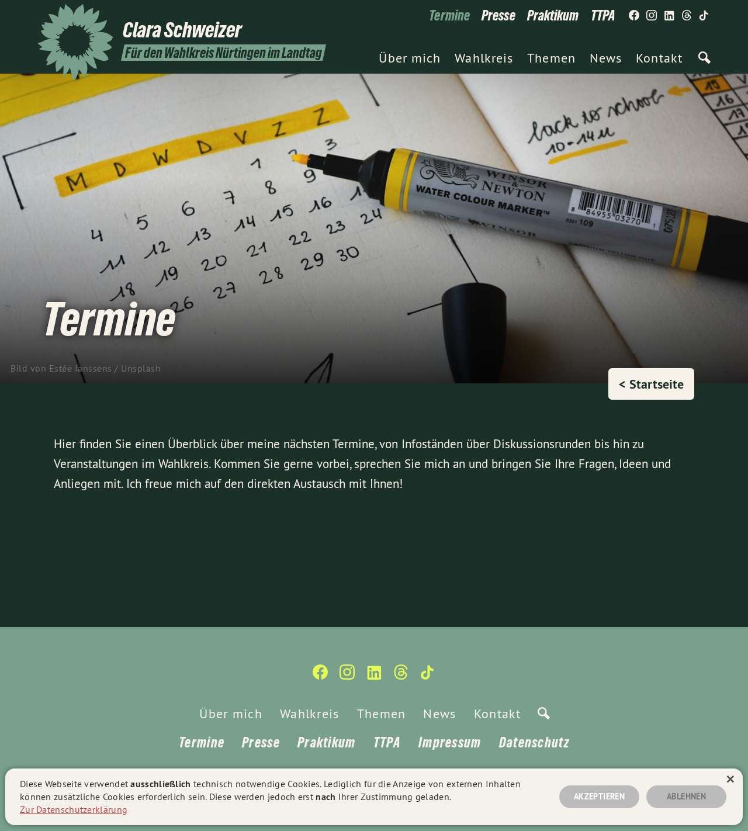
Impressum (450, 742)
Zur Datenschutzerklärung (73, 809)
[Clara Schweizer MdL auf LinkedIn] (669, 16)
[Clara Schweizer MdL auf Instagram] (651, 16)
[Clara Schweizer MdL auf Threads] (686, 16)
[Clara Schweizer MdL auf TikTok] (704, 16)
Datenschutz (534, 742)
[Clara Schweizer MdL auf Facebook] (634, 16)
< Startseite (651, 384)
